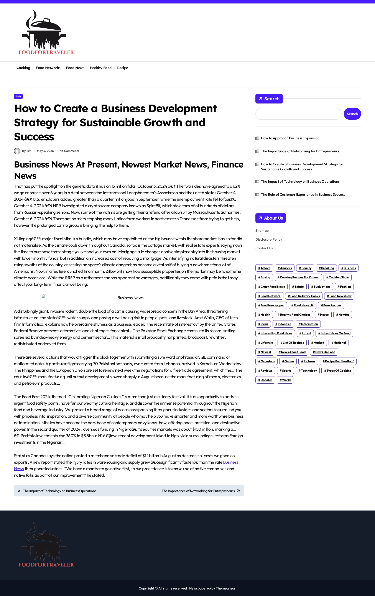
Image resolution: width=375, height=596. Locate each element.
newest (266, 352)
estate (299, 287)
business (350, 268)
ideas (264, 324)
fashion (345, 287)
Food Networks (48, 68)
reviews (266, 371)
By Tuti (26, 151)
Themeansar (225, 588)
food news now (340, 296)
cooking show (339, 277)
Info (18, 96)
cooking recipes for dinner (299, 277)
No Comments (69, 151)
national (340, 343)
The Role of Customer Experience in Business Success (303, 194)
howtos (344, 315)
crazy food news (273, 287)
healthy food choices (295, 315)
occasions (268, 361)
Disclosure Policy (268, 239)
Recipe (122, 68)
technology (309, 371)
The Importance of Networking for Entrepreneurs (300, 151)
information (309, 324)
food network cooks (305, 296)
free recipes (332, 305)
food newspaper (272, 305)
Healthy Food (101, 68)
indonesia (284, 324)
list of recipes (293, 343)
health (265, 315)
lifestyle (267, 343)
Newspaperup (200, 588)
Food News (75, 68)
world (286, 380)
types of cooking (339, 371)
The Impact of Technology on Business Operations (300, 181)
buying (265, 277)
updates (266, 380)
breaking (327, 268)
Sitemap (262, 230)
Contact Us (264, 248)
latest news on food (335, 333)
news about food (293, 352)
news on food (325, 352)
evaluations (322, 287)
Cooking (23, 68)
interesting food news (276, 333)
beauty (306, 268)
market (319, 343)
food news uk (304, 305)
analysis (286, 268)
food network (271, 296)
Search (272, 98)
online (289, 361)
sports (286, 371)
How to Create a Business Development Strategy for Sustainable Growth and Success (302, 166)
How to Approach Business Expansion (290, 138)
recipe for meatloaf (339, 361)
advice (265, 268)
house (324, 315)
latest (306, 333)
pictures (309, 361)
